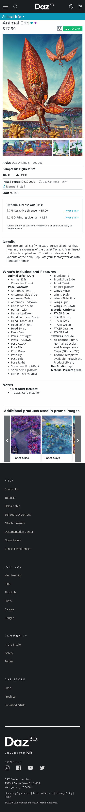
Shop (8, 688)
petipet (37, 162)
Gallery (9, 653)
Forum (9, 661)
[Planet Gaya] (57, 435)
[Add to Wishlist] (59, 28)
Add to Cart (73, 28)
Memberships (13, 575)
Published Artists (15, 705)
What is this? (72, 210)
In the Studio (13, 644)
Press (8, 601)
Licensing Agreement (17, 793)
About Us (10, 592)
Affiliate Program (15, 523)
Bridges (9, 618)
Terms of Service (43, 793)
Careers (9, 609)
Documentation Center (19, 532)
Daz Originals (21, 162)
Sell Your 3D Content (18, 514)
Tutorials (10, 498)
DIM (64, 182)
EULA (8, 797)
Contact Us (12, 489)
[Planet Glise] (26, 435)
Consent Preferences (18, 549)
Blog (7, 584)
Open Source (13, 540)
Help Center (12, 506)
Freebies (10, 696)
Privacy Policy (64, 793)
